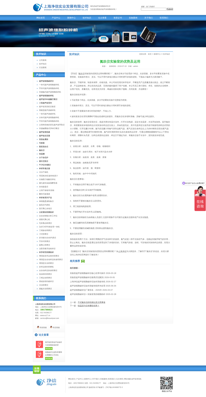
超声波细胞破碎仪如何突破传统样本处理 (87, 286)
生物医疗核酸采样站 (47, 179)
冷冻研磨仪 (43, 285)
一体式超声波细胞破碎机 (49, 85)
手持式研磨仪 (44, 241)
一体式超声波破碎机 (47, 114)
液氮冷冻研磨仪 (45, 289)
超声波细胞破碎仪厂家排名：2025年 (86, 290)
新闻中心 (71, 18)
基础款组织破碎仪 (46, 281)
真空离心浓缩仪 (45, 208)
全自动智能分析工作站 (48, 216)
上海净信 (122, 251)
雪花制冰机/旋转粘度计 (48, 176)
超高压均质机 (44, 205)
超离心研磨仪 (44, 245)
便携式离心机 (44, 219)
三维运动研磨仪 (45, 278)
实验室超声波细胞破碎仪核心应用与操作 (87, 273)
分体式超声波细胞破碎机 (49, 117)
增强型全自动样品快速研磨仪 (51, 259)
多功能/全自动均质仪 (47, 238)
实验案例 (133, 18)
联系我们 (164, 18)
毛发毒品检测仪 (45, 223)
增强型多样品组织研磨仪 (49, 256)
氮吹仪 (81, 73)
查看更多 (49, 349)
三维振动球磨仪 (45, 230)
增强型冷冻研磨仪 (46, 263)
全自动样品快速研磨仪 (48, 270)
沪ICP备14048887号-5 (114, 387)
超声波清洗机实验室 (47, 106)
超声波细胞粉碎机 (108, 9)
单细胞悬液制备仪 (46, 201)
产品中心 (56, 18)
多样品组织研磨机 (46, 267)
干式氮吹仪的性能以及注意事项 (91, 302)
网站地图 (127, 379)
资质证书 (118, 18)
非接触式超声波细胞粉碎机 (50, 92)
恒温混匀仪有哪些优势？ (88, 306)
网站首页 (40, 18)
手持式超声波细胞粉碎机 (49, 88)
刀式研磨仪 (43, 234)
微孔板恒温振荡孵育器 (48, 183)
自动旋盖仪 (43, 187)
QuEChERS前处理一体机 (49, 227)
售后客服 (56, 327)
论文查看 (102, 18)
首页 (149, 54)
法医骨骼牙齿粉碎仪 (47, 249)
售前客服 (43, 327)
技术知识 (87, 18)
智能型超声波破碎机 (47, 110)
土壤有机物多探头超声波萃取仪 (52, 125)
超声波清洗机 (136, 379)
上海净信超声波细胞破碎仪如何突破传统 (87, 281)
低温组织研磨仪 (45, 274)
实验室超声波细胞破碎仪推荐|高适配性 (87, 277)
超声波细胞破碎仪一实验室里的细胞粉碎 (87, 294)
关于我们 (148, 18)
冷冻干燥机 (43, 172)
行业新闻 (42, 67)
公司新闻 (42, 60)
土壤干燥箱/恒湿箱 (46, 190)
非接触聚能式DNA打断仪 (49, 128)
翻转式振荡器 (44, 194)
